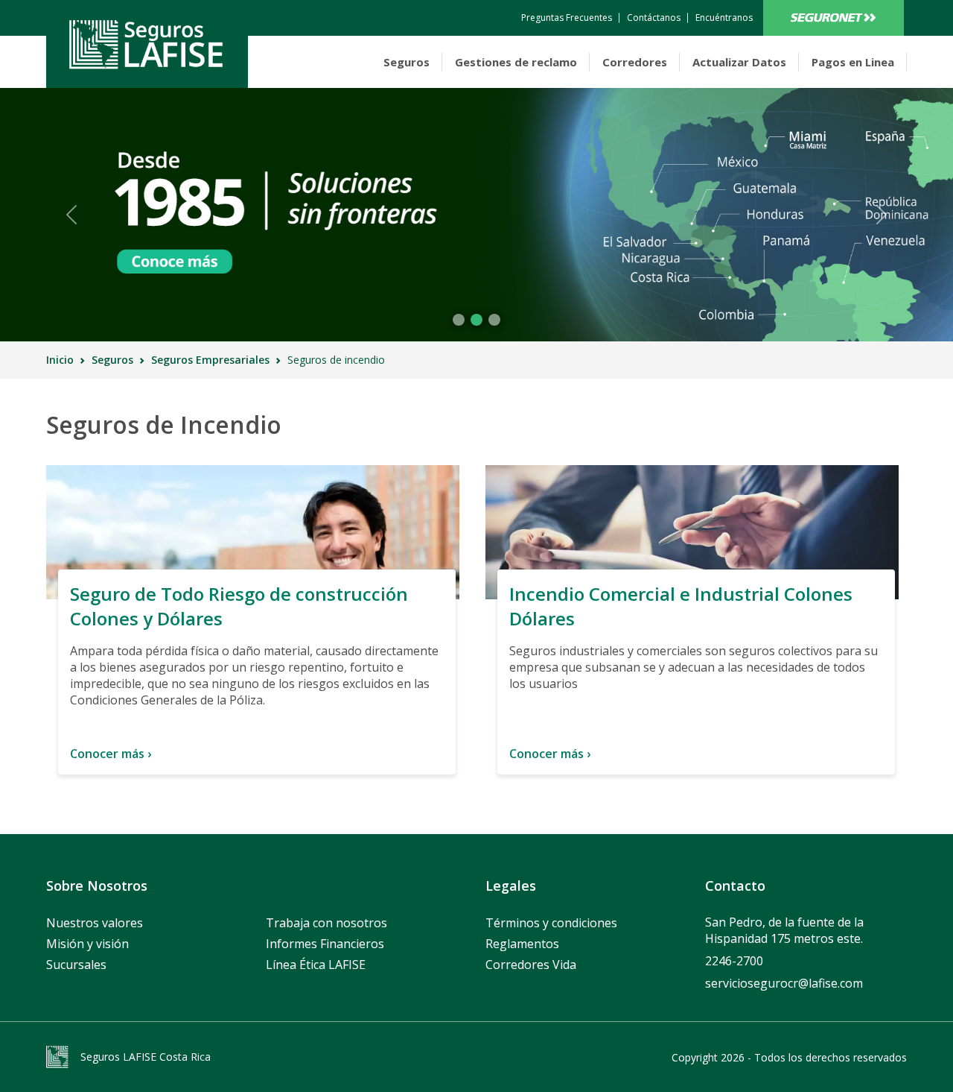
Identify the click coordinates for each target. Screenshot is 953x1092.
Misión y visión (87, 943)
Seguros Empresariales (210, 360)
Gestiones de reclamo (516, 61)
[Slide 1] (476, 320)
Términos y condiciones (551, 923)
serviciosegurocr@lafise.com (784, 983)
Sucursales (76, 964)
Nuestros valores (94, 923)
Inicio (60, 360)
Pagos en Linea (853, 61)
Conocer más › (110, 753)
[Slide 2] (494, 320)
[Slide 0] (459, 320)
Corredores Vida (530, 964)
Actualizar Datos (739, 61)
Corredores (634, 61)
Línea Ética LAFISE (316, 964)
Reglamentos (522, 943)
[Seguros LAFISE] (147, 44)
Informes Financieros (325, 943)
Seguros (406, 61)
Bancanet (833, 18)
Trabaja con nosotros (326, 923)
